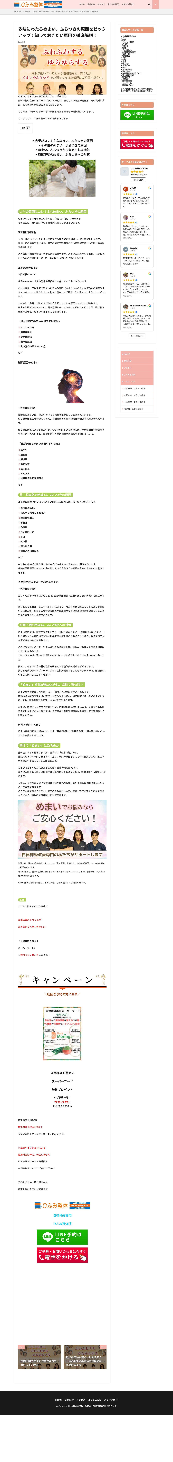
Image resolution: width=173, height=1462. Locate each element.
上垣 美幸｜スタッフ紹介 (134, 402)
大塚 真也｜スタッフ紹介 (134, 388)
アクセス (101, 4)
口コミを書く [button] (138, 179)
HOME (82, 4)
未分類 (27, 12)
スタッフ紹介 (127, 4)
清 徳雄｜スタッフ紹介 (133, 409)
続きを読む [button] (127, 238)
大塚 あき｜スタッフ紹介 (134, 395)
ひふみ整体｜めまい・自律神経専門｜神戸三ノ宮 (94, 1406)
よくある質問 (113, 4)
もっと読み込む (137, 336)
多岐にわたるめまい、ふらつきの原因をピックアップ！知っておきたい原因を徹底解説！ (67, 12)
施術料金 (91, 4)
